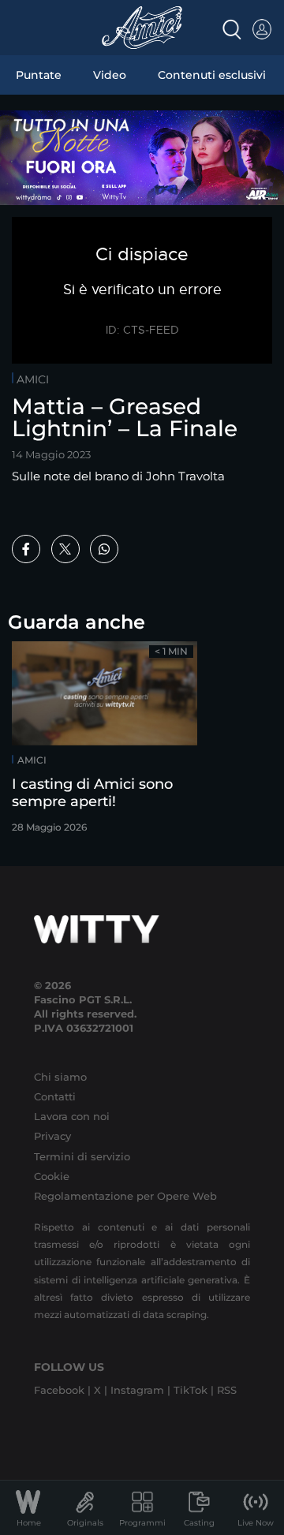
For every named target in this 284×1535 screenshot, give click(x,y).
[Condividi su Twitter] (65, 549)
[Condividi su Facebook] (26, 549)
